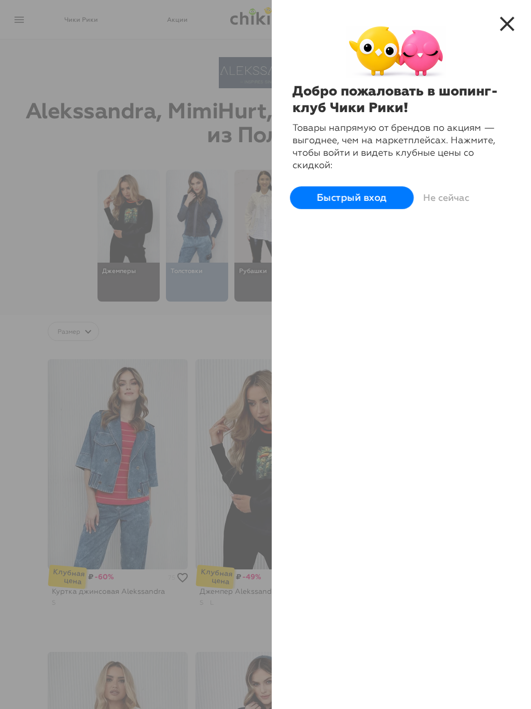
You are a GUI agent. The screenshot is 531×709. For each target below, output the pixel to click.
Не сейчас (446, 197)
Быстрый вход (352, 198)
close (507, 23)
